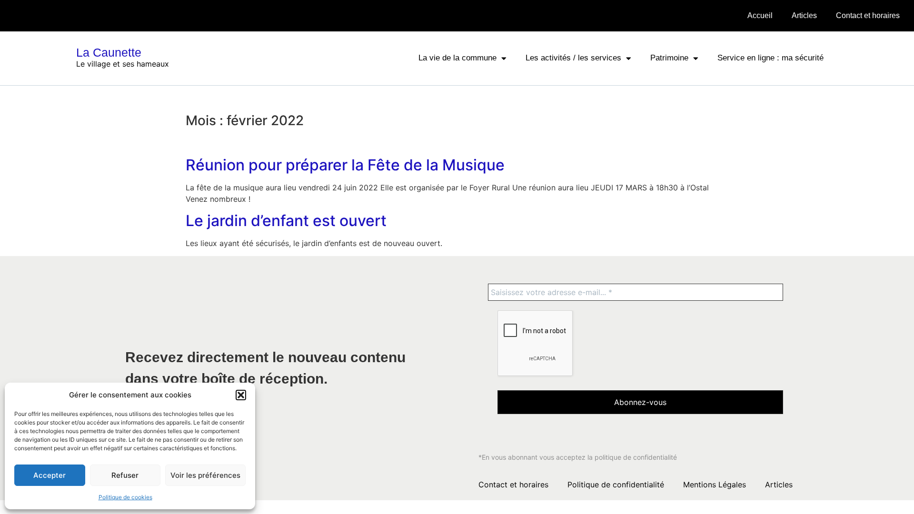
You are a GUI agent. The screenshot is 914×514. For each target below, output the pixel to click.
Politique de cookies (125, 497)
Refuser (125, 475)
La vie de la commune (457, 57)
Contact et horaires (868, 15)
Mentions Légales (714, 484)
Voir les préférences (205, 475)
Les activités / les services (573, 57)
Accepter (49, 475)
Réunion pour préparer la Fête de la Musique (345, 165)
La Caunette (108, 52)
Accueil (760, 15)
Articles (804, 15)
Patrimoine (669, 57)
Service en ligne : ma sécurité (770, 57)
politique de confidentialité (636, 457)
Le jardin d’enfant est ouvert (286, 220)
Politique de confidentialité (615, 484)
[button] (241, 395)
